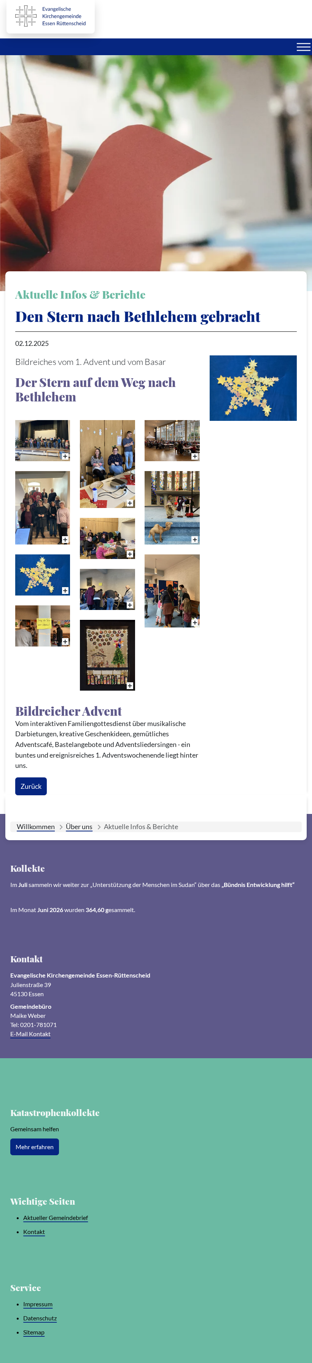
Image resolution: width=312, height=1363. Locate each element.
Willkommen (36, 826)
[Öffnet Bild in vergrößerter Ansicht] (253, 388)
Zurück (31, 786)
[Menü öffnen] (303, 46)
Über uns (79, 826)
